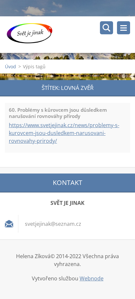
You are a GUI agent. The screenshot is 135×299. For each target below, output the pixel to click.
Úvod (10, 66)
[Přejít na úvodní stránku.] (70, 34)
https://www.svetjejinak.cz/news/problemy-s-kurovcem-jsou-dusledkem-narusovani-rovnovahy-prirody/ (64, 133)
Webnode (92, 278)
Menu (123, 27)
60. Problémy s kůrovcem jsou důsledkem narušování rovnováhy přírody (58, 113)
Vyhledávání (106, 27)
